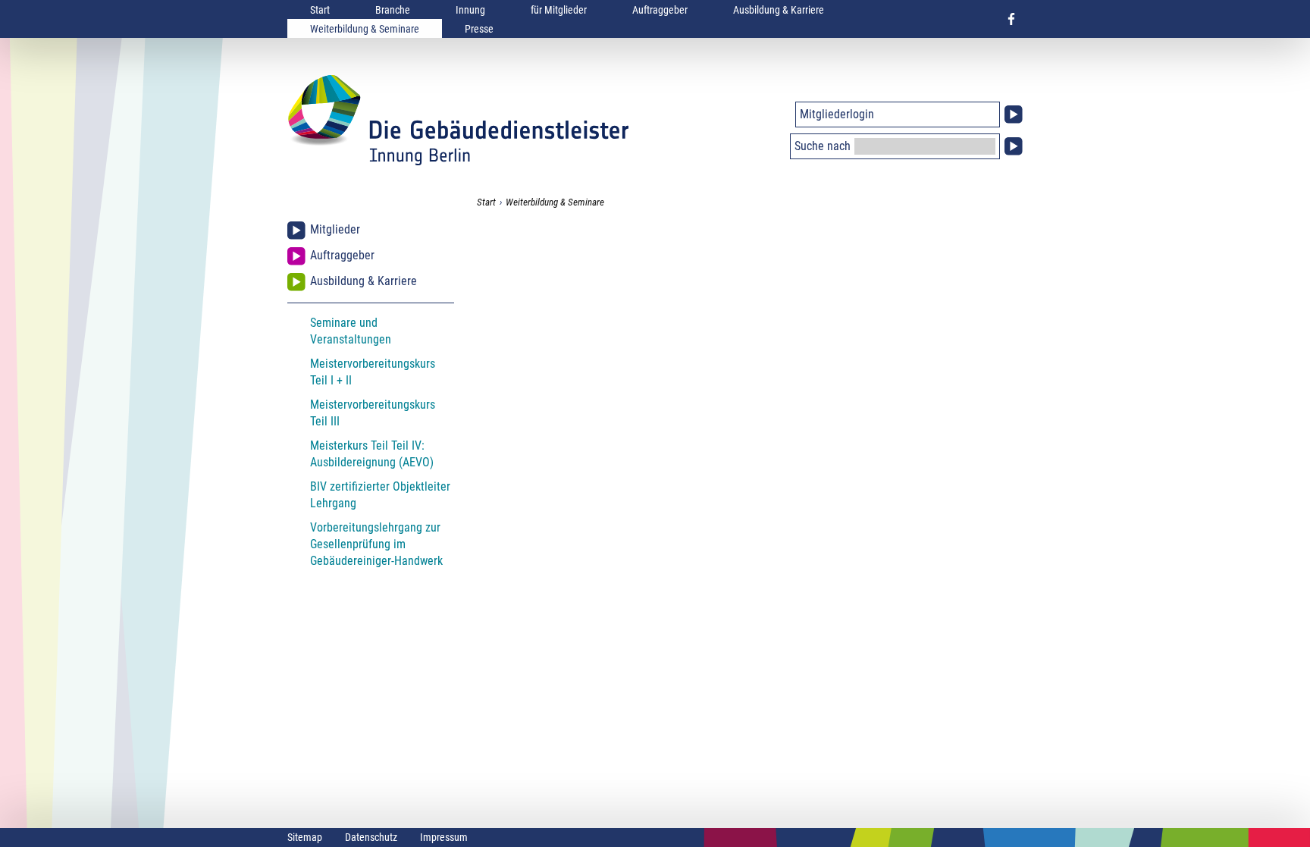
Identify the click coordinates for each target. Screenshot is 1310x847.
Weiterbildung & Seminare (364, 29)
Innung (470, 10)
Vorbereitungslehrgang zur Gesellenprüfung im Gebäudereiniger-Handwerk (376, 544)
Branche (392, 10)
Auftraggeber (660, 10)
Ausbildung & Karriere (778, 10)
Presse (479, 29)
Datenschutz (371, 837)
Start (320, 10)
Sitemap (304, 837)
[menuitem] (320, 9)
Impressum (444, 837)
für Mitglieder (559, 10)
